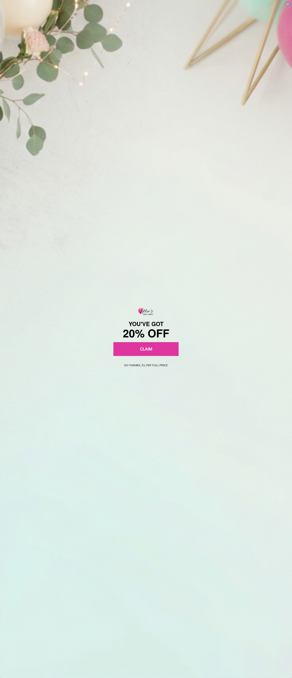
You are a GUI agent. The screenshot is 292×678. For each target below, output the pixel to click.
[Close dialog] (288, 4)
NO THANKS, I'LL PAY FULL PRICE (146, 365)
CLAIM (146, 349)
